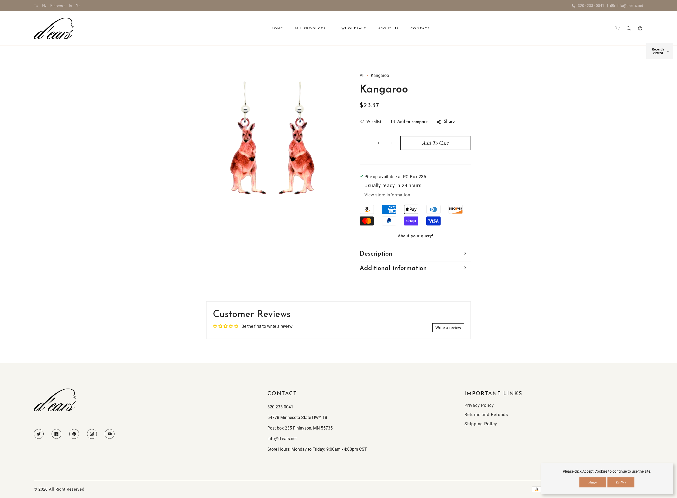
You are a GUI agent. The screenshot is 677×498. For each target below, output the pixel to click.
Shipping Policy (480, 423)
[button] (617, 28)
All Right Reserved (66, 489)
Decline (621, 482)
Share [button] (449, 121)
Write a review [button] (448, 327)
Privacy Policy (479, 405)
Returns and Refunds (486, 414)
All (362, 75)
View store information (387, 194)
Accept (593, 482)
